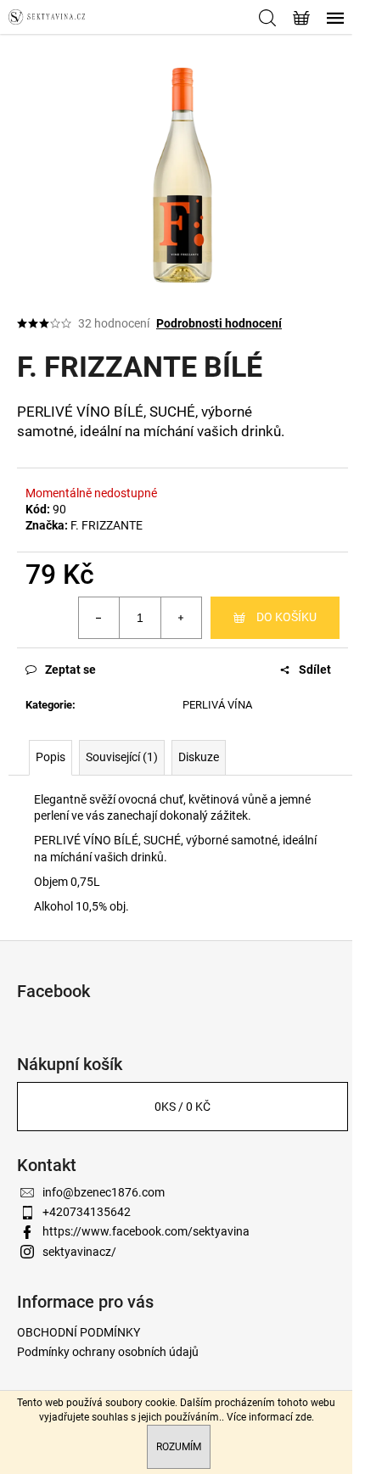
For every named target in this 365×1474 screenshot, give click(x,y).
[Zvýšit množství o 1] (180, 617)
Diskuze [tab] (198, 757)
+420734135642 (86, 1212)
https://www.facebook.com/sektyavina (146, 1231)
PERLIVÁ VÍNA (217, 704)
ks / (182, 1106)
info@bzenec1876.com (103, 1192)
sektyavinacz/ (79, 1251)
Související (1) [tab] (122, 757)
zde (303, 1417)
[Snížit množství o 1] (99, 617)
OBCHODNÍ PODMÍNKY (78, 1332)
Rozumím (178, 1447)
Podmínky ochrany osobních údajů (108, 1352)
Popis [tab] (50, 757)
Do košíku (286, 617)
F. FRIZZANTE (106, 525)
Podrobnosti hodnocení (219, 323)
